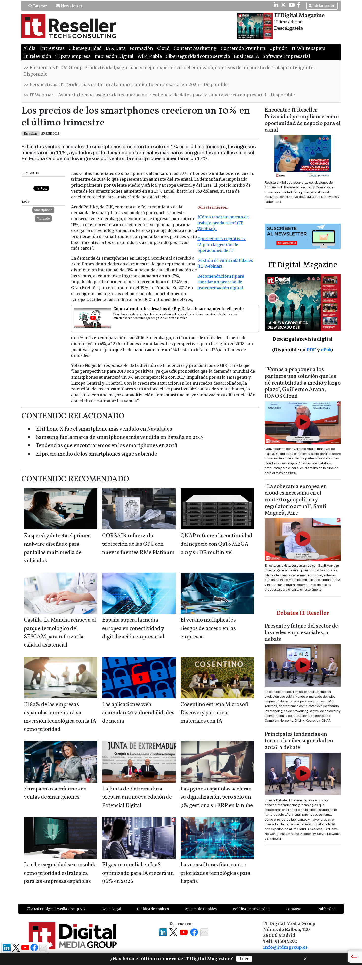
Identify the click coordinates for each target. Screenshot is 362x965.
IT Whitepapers (308, 48)
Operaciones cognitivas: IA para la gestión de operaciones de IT (221, 244)
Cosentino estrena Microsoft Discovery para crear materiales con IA (214, 713)
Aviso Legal (111, 909)
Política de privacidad (251, 909)
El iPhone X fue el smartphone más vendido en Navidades (104, 429)
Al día (29, 48)
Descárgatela (288, 28)
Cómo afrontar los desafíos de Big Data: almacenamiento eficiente (178, 308)
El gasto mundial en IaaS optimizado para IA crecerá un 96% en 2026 (138, 873)
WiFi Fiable (149, 56)
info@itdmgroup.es (285, 947)
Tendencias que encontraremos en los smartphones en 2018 (106, 446)
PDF (311, 349)
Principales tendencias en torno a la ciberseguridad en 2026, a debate (299, 741)
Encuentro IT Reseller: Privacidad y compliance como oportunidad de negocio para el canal (303, 120)
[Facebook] (299, 4)
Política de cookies (153, 909)
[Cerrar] (305, 958)
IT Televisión (37, 56)
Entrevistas (52, 48)
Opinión (278, 48)
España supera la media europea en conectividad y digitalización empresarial (133, 628)
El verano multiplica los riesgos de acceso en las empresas (208, 628)
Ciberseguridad (85, 48)
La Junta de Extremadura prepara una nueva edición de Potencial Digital (137, 797)
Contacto (293, 909)
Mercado (43, 218)
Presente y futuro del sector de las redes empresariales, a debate (301, 632)
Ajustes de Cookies (201, 909)
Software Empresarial (286, 56)
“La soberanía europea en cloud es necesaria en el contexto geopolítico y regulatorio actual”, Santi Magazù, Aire (296, 500)
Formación (141, 48)
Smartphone (43, 210)
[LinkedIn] (276, 4)
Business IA (246, 56)
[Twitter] (283, 4)
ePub (326, 349)
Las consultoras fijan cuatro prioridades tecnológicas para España (215, 873)
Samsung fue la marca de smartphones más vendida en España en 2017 (120, 437)
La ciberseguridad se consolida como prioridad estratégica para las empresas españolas (60, 873)
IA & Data (116, 48)
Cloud (163, 48)
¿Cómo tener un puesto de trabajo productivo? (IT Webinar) (223, 222)
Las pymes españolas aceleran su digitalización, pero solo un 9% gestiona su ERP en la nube (217, 797)
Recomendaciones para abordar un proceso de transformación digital (220, 282)
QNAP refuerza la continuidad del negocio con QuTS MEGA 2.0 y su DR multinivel (216, 544)
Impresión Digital (114, 56)
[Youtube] (292, 4)
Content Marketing (195, 48)
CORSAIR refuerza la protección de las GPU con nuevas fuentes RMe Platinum (138, 544)
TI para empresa (73, 56)
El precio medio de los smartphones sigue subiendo (96, 454)
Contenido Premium (243, 48)
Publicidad (326, 909)
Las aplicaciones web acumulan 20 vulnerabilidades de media (138, 713)
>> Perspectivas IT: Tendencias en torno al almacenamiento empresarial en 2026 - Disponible (125, 84)
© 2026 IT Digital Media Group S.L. (56, 909)
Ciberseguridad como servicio (198, 56)
